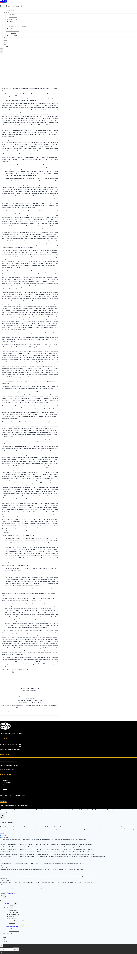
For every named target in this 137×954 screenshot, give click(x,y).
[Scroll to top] (1, 896)
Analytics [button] (2, 871)
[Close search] (1, 946)
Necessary (4, 835)
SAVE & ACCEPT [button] (4, 891)
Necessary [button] (2, 833)
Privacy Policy (3, 795)
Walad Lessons (12, 14)
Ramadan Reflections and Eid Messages (18, 26)
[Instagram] (5, 2)
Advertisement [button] (3, 878)
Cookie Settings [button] (4, 812)
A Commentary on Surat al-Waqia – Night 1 (11, 744)
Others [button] (1, 884)
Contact (6, 46)
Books (5, 42)
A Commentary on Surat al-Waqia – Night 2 (11, 747)
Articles (8, 907)
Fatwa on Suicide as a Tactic (7, 769)
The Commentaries (13, 35)
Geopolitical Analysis (13, 19)
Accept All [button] (10, 812)
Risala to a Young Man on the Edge (9, 765)
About (5, 44)
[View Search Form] (1, 51)
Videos (5, 40)
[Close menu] (0, 899)
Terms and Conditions (21, 795)
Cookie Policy (11, 795)
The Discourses (12, 33)
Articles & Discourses (8, 904)
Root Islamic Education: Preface (8, 761)
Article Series (11, 23)
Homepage (5, 780)
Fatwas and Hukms (13, 17)
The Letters (11, 28)
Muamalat (11, 21)
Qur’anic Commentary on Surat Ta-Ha (10, 749)
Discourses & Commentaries (13, 926)
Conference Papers (8, 37)
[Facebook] (3, 2)
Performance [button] (3, 865)
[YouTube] (1, 2)
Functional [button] (2, 859)
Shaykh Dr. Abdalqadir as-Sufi (11, 6)
